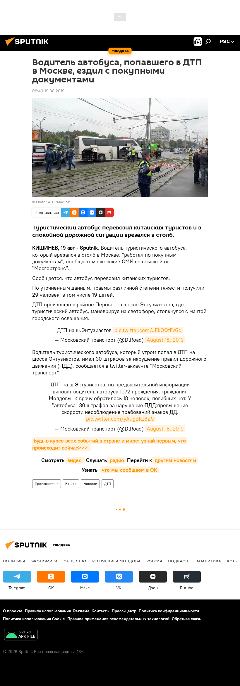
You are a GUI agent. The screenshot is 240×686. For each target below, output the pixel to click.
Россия (154, 561)
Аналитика (208, 561)
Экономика (44, 561)
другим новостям (174, 460)
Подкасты (179, 561)
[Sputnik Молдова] (28, 46)
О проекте (13, 611)
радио (116, 460)
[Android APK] (21, 635)
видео (75, 460)
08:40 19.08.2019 (48, 91)
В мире (70, 483)
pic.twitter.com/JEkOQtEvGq (147, 330)
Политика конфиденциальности (169, 611)
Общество (75, 561)
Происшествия (46, 483)
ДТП (107, 483)
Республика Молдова (116, 561)
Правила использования (48, 611)
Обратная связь (186, 618)
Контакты (100, 611)
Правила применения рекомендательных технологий (118, 618)
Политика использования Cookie (34, 618)
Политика (14, 561)
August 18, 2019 (165, 339)
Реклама (81, 611)
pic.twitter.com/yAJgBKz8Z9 (120, 418)
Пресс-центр (124, 611)
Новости (90, 483)
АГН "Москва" (59, 202)
